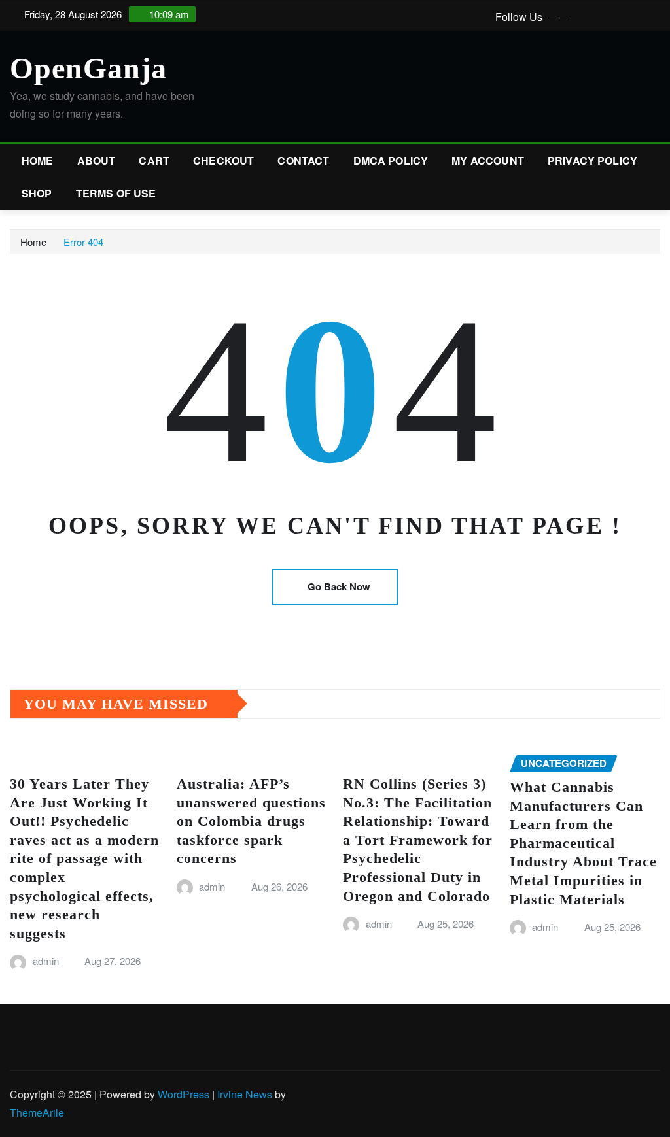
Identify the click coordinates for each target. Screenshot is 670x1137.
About (96, 160)
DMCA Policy (391, 160)
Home (38, 160)
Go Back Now (339, 586)
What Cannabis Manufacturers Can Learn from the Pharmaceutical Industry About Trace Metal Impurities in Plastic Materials (583, 843)
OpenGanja (88, 68)
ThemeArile (37, 1112)
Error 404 (83, 241)
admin (46, 961)
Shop (37, 193)
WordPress (183, 1094)
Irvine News (244, 1094)
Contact (303, 160)
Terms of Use (116, 193)
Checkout (223, 160)
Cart (154, 160)
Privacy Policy (592, 160)
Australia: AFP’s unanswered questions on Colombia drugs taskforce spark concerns (251, 820)
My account (487, 160)
